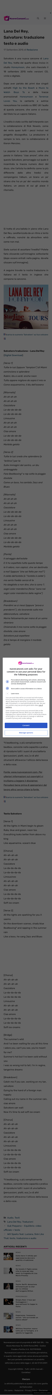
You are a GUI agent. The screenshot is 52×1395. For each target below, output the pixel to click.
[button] (26, 693)
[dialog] (26, 697)
